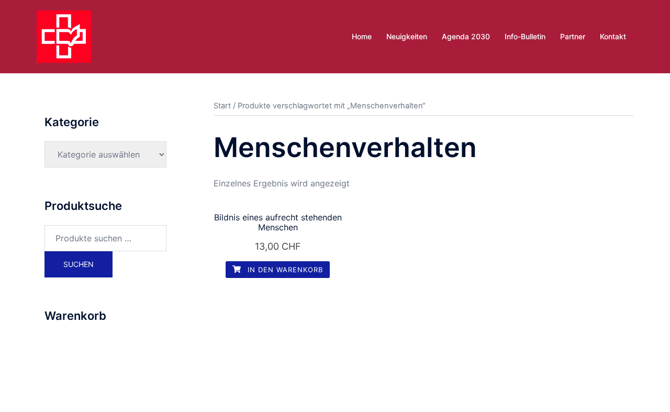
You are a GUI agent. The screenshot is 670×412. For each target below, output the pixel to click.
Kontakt (613, 36)
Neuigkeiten (406, 36)
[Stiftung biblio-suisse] (64, 35)
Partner (572, 36)
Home (362, 36)
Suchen (78, 264)
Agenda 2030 (466, 36)
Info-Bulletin (525, 36)
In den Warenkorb (284, 269)
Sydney (260, 394)
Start (222, 105)
